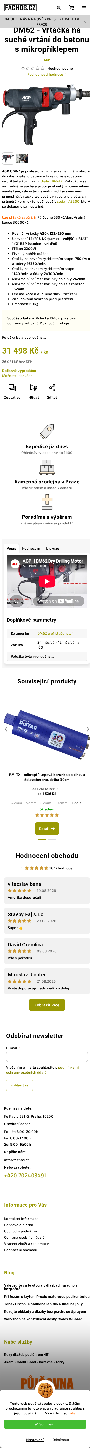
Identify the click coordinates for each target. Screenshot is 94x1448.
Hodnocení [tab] (31, 548)
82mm (45, 803)
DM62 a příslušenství (54, 633)
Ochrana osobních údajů (24, 1237)
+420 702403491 (25, 1175)
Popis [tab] (11, 548)
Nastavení (35, 1439)
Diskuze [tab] (52, 548)
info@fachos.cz (16, 1160)
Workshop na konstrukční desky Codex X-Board (43, 1319)
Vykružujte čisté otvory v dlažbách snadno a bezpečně (41, 1287)
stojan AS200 (68, 201)
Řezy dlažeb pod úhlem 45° (26, 1354)
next (88, 729)
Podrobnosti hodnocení (46, 74)
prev (6, 729)
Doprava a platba (18, 1225)
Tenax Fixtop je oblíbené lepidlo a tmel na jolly (43, 1304)
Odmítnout (61, 1440)
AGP (47, 60)
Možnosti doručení (18, 375)
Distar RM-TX (52, 181)
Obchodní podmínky (20, 1231)
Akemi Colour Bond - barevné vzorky (34, 1362)
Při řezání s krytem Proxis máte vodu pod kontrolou (47, 1296)
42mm (16, 803)
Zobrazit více (46, 1004)
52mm (31, 803)
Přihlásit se (19, 1085)
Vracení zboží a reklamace (26, 1243)
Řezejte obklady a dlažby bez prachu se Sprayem (45, 1311)
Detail (44, 828)
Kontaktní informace (21, 1218)
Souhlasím (47, 1424)
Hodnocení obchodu (47, 855)
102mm (61, 803)
